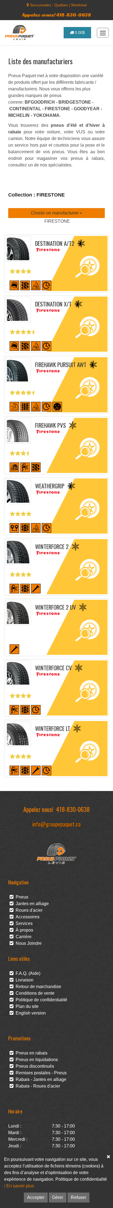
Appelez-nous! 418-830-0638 (56, 15)
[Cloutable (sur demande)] (14, 648)
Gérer (57, 1197)
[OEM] (14, 466)
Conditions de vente (34, 993)
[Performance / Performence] (14, 406)
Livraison (23, 980)
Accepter (35, 1197)
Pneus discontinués (33, 1066)
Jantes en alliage (31, 903)
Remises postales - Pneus (40, 1072)
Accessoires (26, 916)
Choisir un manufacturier (55, 213)
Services (23, 923)
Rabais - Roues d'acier (36, 1086)
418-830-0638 (73, 809)
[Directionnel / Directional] (25, 527)
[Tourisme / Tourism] (14, 527)
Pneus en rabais (30, 1053)
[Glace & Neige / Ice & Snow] (25, 466)
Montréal (79, 5)
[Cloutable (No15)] (36, 770)
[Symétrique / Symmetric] (25, 285)
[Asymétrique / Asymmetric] (25, 406)
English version (29, 1013)
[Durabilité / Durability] (46, 285)
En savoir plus (20, 1185)
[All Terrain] (14, 285)
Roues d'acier (28, 910)
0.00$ (79, 32)
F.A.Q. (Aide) (26, 973)
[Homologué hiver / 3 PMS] (36, 285)
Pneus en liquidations (35, 1059)
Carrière (22, 936)
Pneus (20, 897)
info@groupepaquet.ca (56, 824)
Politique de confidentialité (40, 999)
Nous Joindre (27, 943)
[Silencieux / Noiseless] (57, 406)
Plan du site (26, 1006)
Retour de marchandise (37, 986)
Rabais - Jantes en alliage (39, 1079)
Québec (61, 5)
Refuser (78, 1197)
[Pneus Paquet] (20, 32)
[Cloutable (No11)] (36, 588)
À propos (23, 930)
